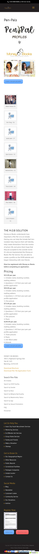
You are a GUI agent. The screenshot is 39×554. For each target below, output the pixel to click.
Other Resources (10, 460)
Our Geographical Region (13, 456)
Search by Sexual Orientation (13, 404)
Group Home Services (12, 436)
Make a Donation (11, 443)
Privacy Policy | (26, 545)
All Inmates (7, 381)
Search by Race (9, 391)
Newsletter (8, 490)
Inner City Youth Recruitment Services (17, 426)
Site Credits (25, 548)
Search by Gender (9, 387)
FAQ (5, 407)
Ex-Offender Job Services (13, 433)
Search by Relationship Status (13, 397)
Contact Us (9, 477)
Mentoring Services (11, 430)
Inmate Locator (10, 473)
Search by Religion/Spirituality (14, 394)
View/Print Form (22, 532)
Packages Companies (12, 470)
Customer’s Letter (11, 493)
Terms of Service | (18, 548)
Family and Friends (11, 440)
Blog (6, 487)
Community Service (11, 497)
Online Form (9, 532)
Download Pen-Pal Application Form (17, 371)
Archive (7, 503)
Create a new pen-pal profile (13, 81)
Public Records (10, 463)
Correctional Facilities (12, 467)
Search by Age (8, 401)
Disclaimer (7, 411)
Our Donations (10, 500)
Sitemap (8, 446)
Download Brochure (11, 368)
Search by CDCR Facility (11, 384)
